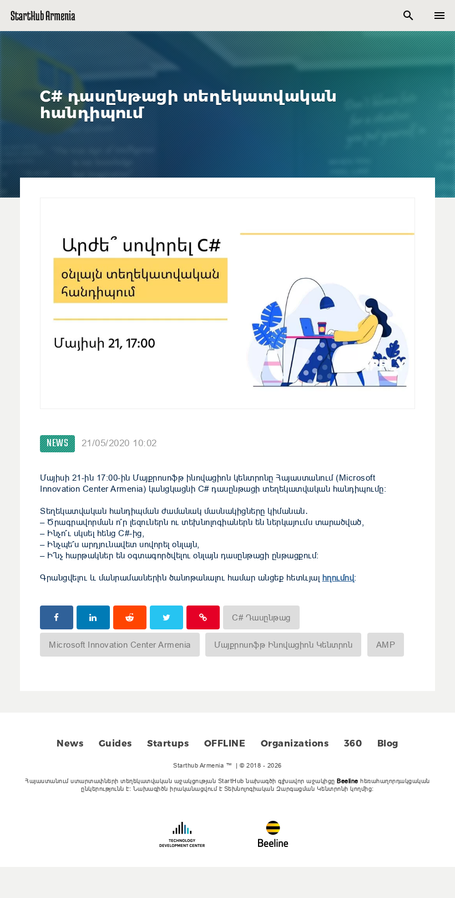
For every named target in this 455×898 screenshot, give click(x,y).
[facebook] (56, 617)
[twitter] (166, 617)
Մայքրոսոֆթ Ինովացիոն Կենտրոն (283, 644)
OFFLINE (225, 743)
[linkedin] (93, 617)
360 (353, 743)
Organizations (295, 743)
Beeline (347, 781)
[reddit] (129, 617)
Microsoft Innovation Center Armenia (120, 644)
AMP (386, 644)
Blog (387, 743)
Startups (168, 743)
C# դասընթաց (261, 617)
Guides (115, 743)
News (57, 443)
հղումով (338, 577)
